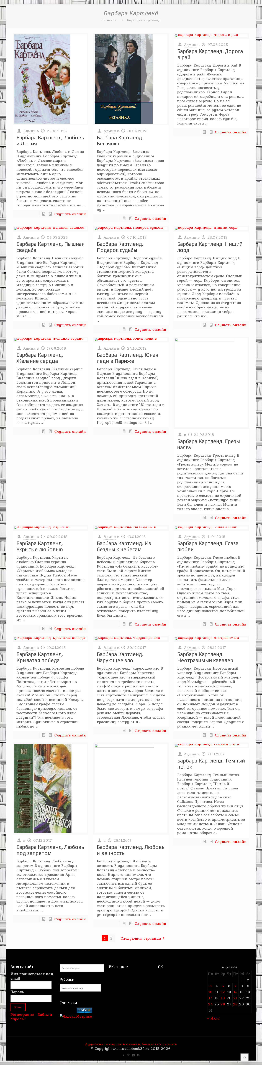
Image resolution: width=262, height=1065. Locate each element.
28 (235, 1004)
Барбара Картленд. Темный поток (211, 764)
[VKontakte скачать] (133, 1055)
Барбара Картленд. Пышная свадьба (50, 247)
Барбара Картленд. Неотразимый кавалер (205, 657)
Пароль (17, 992)
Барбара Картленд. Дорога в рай (210, 54)
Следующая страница (141, 938)
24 (210, 1004)
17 (210, 998)
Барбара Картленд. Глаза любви (207, 546)
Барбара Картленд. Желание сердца (39, 358)
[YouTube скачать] (124, 1055)
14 (235, 992)
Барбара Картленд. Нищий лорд (210, 247)
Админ (29, 131)
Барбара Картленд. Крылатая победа (39, 657)
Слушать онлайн (70, 214)
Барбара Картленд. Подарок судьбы (120, 247)
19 (223, 998)
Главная (109, 20)
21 (235, 998)
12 (223, 992)
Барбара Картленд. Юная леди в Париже (127, 358)
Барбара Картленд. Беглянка (120, 140)
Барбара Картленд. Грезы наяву (208, 444)
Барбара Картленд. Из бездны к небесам (124, 546)
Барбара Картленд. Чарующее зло (120, 657)
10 (210, 992)
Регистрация (22, 1014)
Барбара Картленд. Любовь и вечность (131, 850)
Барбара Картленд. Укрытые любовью (39, 546)
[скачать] (67, 1012)
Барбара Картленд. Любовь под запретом (50, 850)
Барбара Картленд (143, 20)
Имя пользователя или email (32, 976)
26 (222, 1004)
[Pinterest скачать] (128, 1055)
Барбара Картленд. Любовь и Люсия (50, 140)
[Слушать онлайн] (50, 79)
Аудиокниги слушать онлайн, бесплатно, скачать (131, 1044)
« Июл (213, 1018)
